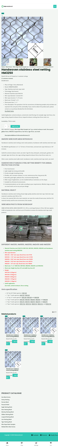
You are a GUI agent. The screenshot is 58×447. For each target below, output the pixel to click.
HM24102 (40, 304)
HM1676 (27, 302)
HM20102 (34, 304)
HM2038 (36, 297)
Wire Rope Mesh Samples (8, 424)
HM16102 (28, 304)
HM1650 (27, 299)
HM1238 (24, 297)
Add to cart (15, 126)
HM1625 (27, 295)
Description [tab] (8, 135)
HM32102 (48, 304)
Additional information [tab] (17, 135)
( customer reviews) (7, 78)
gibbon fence (5, 131)
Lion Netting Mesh (7, 419)
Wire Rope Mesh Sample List (20, 67)
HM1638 (29, 297)
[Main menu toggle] (54, 6)
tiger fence (31, 131)
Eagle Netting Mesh (7, 407)
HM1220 (24, 293)
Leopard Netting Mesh (8, 417)
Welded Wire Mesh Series (8, 426)
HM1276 (22, 302)
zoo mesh (37, 131)
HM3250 (11, 131)
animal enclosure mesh (39, 129)
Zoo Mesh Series (6, 397)
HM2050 (32, 299)
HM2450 (37, 299)
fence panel (50, 129)
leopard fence (18, 131)
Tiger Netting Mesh (7, 422)
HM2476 (37, 302)
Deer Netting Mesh (7, 409)
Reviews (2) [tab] (26, 135)
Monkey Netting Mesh (8, 412)
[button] (29, 16)
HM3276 (45, 302)
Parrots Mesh (5, 402)
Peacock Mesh (5, 404)
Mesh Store (9, 67)
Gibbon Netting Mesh (7, 414)
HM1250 (22, 299)
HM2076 (32, 302)
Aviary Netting (5, 399)
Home (3, 67)
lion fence (25, 131)
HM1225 (22, 295)
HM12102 (22, 304)
